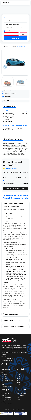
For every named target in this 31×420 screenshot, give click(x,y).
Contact (4, 372)
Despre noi (4, 374)
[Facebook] (3, 364)
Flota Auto (12, 46)
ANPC (18, 399)
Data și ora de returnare (12, 31)
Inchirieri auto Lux (6, 397)
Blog (3, 384)
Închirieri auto (5, 378)
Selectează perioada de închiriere (15, 188)
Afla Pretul (15, 38)
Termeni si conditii (21, 393)
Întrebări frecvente (7, 386)
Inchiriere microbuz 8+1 (8, 403)
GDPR (18, 397)
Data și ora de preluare (12, 24)
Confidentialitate (21, 395)
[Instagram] (6, 364)
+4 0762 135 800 (8, 358)
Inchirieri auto (5, 46)
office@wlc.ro (5, 356)
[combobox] (15, 21)
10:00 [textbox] (23, 27)
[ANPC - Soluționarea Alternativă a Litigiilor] (20, 413)
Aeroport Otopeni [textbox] (9, 20)
